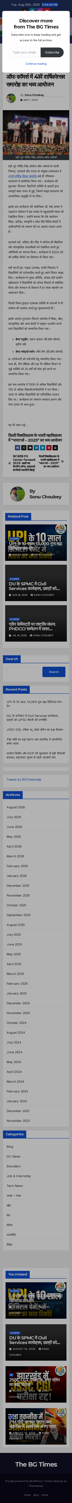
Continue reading (36, 63)
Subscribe (52, 52)
